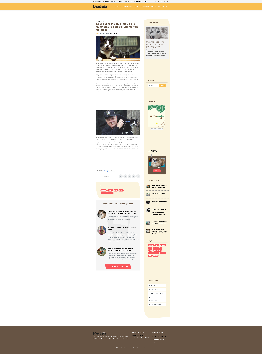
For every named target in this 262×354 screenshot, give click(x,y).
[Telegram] (164, 1)
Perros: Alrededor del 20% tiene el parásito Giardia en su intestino (120, 249)
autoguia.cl (153, 301)
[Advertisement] (131, 16)
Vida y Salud (154, 289)
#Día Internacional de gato (107, 193)
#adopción (163, 253)
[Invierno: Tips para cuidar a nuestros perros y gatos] (157, 33)
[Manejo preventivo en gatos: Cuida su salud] (101, 230)
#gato (150, 255)
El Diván (152, 285)
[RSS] (168, 1)
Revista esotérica (155, 304)
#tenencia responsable (154, 253)
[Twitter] (158, 1)
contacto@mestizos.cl (141, 1)
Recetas (152, 297)
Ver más (160, 6)
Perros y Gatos (127, 6)
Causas (136, 6)
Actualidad (118, 6)
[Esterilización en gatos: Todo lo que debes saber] (148, 194)
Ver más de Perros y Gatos (118, 267)
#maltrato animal (157, 247)
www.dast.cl (143, 347)
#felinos (121, 190)
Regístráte (98, 1)
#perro (150, 250)
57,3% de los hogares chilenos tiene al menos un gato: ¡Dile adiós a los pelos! (122, 212)
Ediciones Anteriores (157, 128)
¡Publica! (157, 171)
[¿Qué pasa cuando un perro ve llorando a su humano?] (148, 202)
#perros (157, 245)
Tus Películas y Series (156, 293)
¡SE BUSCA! (153, 151)
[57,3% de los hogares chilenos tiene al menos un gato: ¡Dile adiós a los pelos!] (101, 214)
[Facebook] (155, 1)
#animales (110, 190)
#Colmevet (155, 255)
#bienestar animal (157, 250)
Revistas (153, 6)
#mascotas (103, 190)
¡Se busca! (113, 1)
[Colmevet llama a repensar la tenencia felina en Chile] (148, 222)
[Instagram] (161, 1)
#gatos (115, 190)
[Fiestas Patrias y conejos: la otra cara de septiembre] (148, 186)
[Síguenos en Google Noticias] (109, 170)
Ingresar (106, 1)
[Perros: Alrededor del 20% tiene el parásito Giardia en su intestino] (101, 251)
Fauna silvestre (145, 6)
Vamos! (163, 85)
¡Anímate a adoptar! (124, 1)
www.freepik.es (160, 343)
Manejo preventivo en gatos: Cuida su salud (122, 228)
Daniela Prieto (113, 33)
